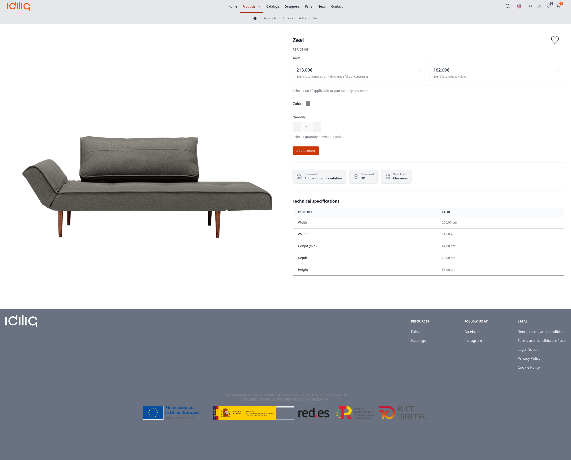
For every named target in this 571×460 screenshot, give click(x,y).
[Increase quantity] (317, 127)
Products (270, 18)
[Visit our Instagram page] (558, 447)
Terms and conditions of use (542, 340)
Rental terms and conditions (541, 331)
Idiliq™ (27, 447)
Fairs (415, 331)
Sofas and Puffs (294, 18)
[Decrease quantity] (297, 127)
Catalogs (418, 340)
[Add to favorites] (555, 40)
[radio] (360, 74)
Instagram (473, 340)
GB (530, 6)
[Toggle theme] (539, 6)
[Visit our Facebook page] (548, 447)
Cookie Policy (529, 367)
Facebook (472, 331)
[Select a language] (519, 6)
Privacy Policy (529, 358)
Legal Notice (528, 349)
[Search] (508, 6)
